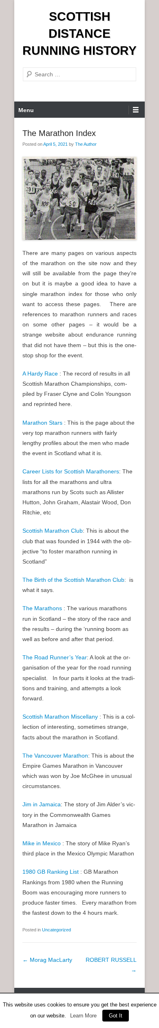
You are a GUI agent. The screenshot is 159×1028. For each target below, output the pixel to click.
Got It (115, 1016)
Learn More (83, 1016)
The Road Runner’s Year (54, 657)
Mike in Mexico (41, 843)
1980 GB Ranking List (50, 871)
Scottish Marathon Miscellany (60, 716)
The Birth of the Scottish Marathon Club (73, 580)
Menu (26, 110)
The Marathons (42, 608)
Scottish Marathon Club (52, 530)
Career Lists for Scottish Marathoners (70, 471)
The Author (86, 144)
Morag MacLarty (47, 960)
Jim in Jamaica (41, 804)
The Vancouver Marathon (55, 755)
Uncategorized (56, 929)
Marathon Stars (42, 422)
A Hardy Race (40, 373)
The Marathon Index (59, 133)
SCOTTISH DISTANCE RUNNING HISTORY (79, 33)
